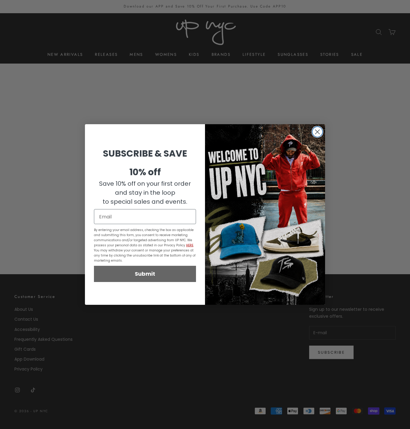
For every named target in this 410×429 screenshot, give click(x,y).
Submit (145, 274)
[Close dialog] (317, 132)
